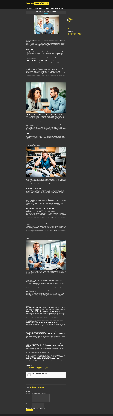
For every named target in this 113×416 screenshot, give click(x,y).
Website (27, 406)
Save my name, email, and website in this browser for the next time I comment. (36, 408)
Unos (55, 414)
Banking (69, 12)
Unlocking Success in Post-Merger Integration (37, 387)
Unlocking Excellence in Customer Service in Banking (75, 34)
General (69, 16)
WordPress (60, 414)
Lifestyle (69, 18)
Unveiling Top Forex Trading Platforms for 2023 (75, 35)
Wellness (69, 23)
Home (69, 17)
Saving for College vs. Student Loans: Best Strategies (39, 386)
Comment (27, 394)
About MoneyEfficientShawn (39, 373)
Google (69, 28)
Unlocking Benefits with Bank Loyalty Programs (75, 33)
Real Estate (70, 20)
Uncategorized (70, 22)
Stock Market (70, 21)
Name (27, 403)
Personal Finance (70, 19)
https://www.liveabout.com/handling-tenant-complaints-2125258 (38, 367)
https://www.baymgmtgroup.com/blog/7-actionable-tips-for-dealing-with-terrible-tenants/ (42, 369)
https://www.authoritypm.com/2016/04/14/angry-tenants (36, 368)
